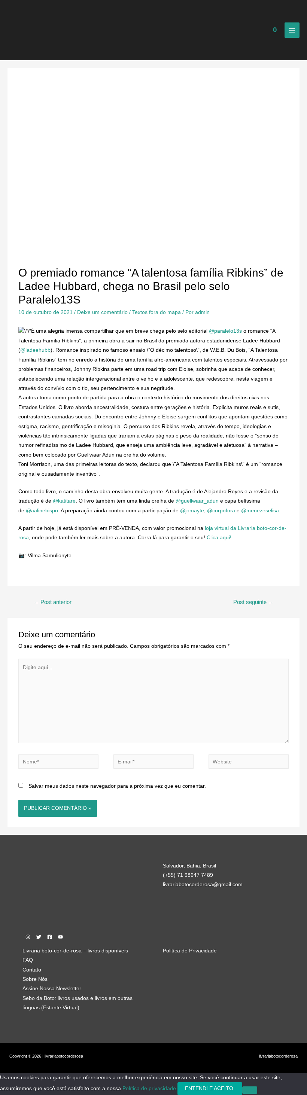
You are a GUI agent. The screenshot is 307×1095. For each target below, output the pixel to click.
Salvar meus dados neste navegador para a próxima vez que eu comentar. (117, 786)
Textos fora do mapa (156, 312)
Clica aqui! (219, 537)
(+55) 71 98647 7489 (188, 875)
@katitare (64, 501)
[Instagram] (27, 936)
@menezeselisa (260, 510)
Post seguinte (253, 602)
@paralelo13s (225, 331)
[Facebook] (49, 936)
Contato (31, 970)
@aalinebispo (42, 510)
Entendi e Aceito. (210, 1088)
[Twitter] (38, 936)
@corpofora (221, 510)
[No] (249, 1090)
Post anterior (52, 602)
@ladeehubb (35, 350)
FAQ (27, 960)
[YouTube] (60, 936)
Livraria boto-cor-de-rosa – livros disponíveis (75, 951)
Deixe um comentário (102, 312)
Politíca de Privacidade (190, 951)
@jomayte (192, 510)
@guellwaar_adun (197, 501)
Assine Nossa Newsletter (51, 988)
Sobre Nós (35, 979)
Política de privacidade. (149, 1088)
